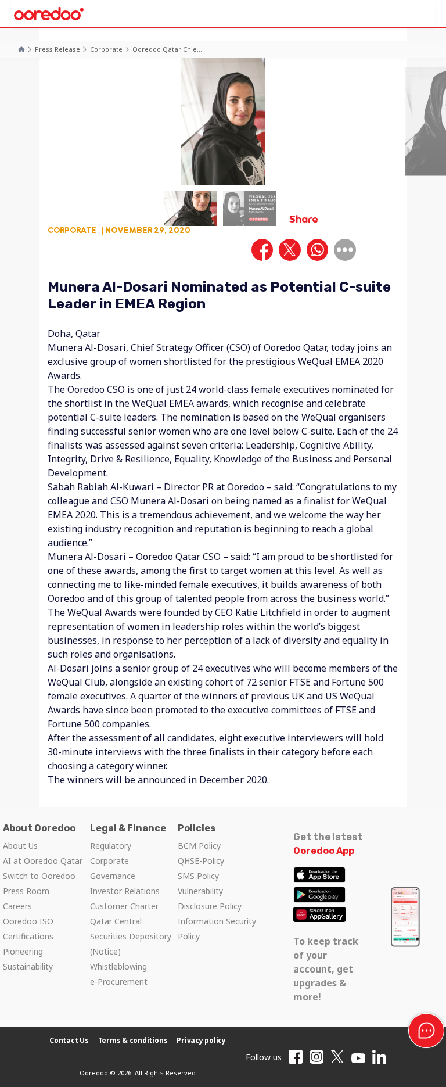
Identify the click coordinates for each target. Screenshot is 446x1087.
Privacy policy (201, 1040)
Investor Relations (125, 890)
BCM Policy (199, 845)
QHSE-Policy (201, 860)
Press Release (57, 49)
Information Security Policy (217, 929)
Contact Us (69, 1040)
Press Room (26, 890)
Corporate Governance (112, 868)
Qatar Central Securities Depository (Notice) (130, 936)
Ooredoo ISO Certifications (28, 929)
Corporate (106, 49)
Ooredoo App (323, 850)
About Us (20, 845)
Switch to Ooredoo (39, 875)
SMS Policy (198, 875)
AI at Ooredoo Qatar (42, 860)
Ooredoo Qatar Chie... (167, 49)
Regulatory (110, 845)
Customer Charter (124, 906)
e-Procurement (119, 981)
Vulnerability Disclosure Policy (210, 898)
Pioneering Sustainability (28, 959)
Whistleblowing (118, 966)
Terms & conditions (133, 1040)
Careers (17, 906)
